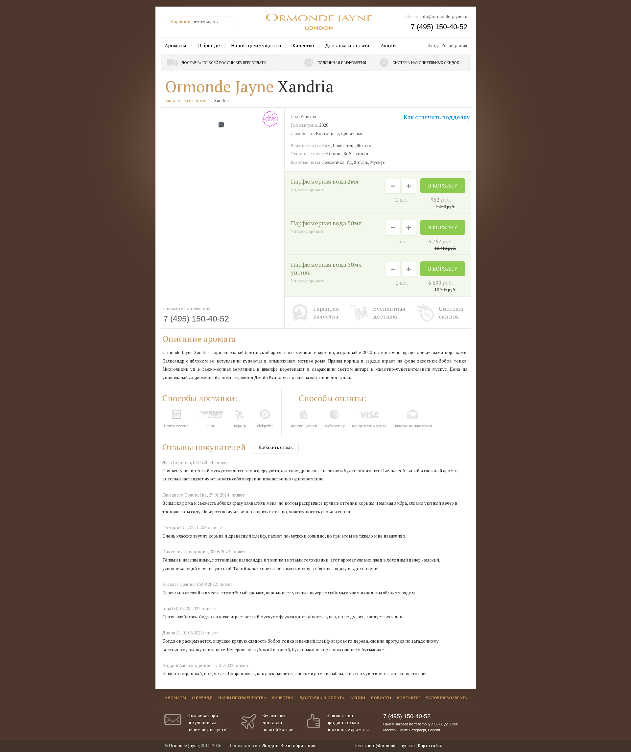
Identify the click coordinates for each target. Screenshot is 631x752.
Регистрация (454, 45)
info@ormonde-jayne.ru (444, 16)
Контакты (408, 697)
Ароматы (175, 45)
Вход (432, 45)
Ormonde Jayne (219, 86)
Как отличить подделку (437, 117)
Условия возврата (446, 697)
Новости (381, 697)
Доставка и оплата (347, 45)
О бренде (209, 45)
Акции (388, 45)
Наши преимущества (256, 45)
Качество (303, 45)
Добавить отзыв (276, 447)
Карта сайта (430, 745)
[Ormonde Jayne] (319, 21)
